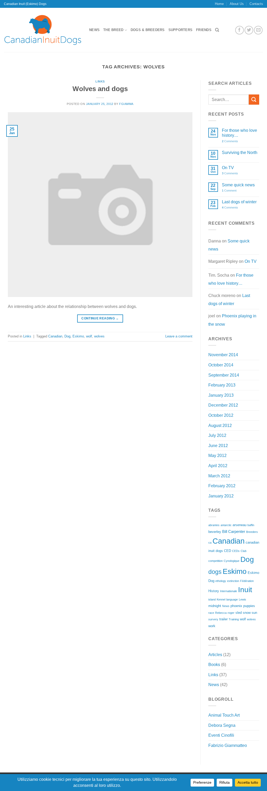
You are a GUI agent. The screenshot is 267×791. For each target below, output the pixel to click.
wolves (99, 336)
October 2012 (220, 415)
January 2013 (221, 395)
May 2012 (217, 455)
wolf (89, 336)
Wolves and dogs (100, 88)
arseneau (239, 525)
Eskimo (78, 336)
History (213, 591)
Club (243, 550)
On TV (228, 167)
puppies (249, 606)
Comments (230, 141)
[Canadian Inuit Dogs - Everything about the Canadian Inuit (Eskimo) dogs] (42, 30)
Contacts (256, 4)
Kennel (221, 599)
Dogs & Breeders (148, 30)
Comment (229, 190)
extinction (233, 580)
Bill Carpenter (233, 531)
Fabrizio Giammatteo (227, 745)
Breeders (252, 531)
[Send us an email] (258, 30)
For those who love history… (239, 133)
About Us (237, 4)
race (211, 612)
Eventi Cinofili (221, 735)
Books (214, 664)
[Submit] (254, 99)
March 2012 (219, 476)
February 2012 (221, 486)
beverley (214, 532)
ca (209, 542)
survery (213, 619)
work (211, 626)
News (94, 30)
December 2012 (223, 405)
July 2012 (217, 435)
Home (219, 4)
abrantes (214, 525)
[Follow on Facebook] (239, 30)
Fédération (247, 580)
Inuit (245, 590)
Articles (215, 654)
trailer (223, 619)
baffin (250, 525)
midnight (214, 606)
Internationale (228, 591)
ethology (220, 580)
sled (238, 613)
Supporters (180, 30)
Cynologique (231, 560)
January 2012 (221, 496)
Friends (203, 30)
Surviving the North (239, 152)
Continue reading (100, 318)
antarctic (226, 525)
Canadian (55, 336)
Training (234, 619)
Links (100, 81)
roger (231, 612)
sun (254, 613)
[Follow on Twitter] (249, 30)
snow (247, 613)
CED (227, 551)
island (212, 599)
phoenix (236, 606)
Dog (67, 336)
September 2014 (223, 375)
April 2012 (217, 465)
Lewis (242, 599)
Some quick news (238, 185)
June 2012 (218, 445)
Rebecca (221, 612)
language (232, 599)
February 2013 (221, 385)
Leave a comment (178, 336)
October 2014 (220, 365)
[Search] (217, 30)
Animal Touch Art (224, 715)
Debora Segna (221, 725)
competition (215, 560)
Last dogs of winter (239, 202)
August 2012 (220, 425)
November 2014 (223, 355)
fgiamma (126, 103)
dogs (215, 571)
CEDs (236, 550)
